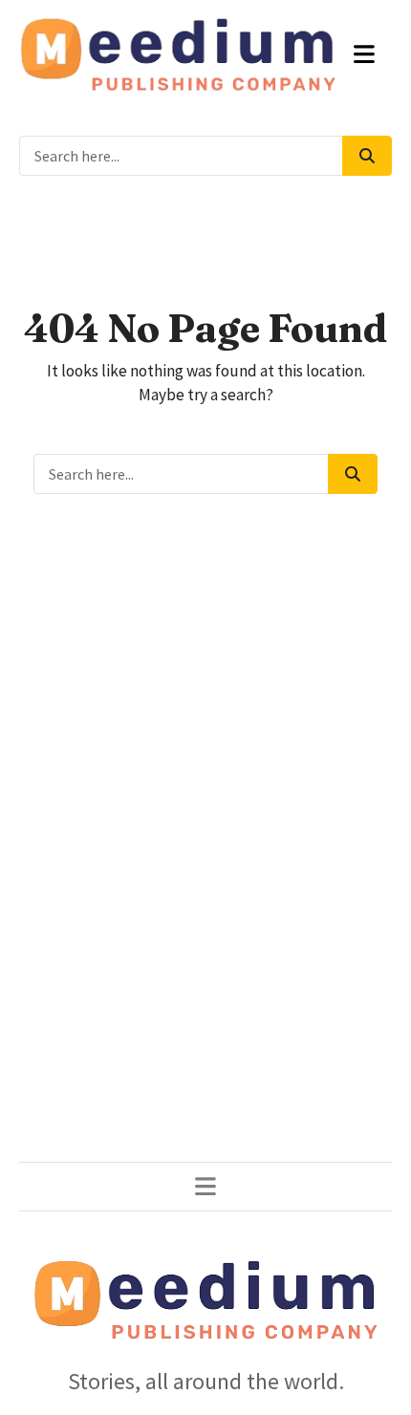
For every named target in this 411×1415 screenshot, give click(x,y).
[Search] (367, 156)
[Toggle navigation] (364, 54)
